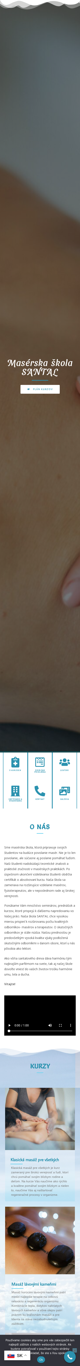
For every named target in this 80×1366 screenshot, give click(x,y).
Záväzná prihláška (40, 771)
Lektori (64, 770)
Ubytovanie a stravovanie (15, 800)
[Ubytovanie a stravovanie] (15, 791)
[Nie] (75, 1350)
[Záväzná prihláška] (40, 762)
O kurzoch (15, 770)
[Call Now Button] (70, 1357)
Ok (41, 1359)
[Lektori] (64, 762)
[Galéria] (64, 791)
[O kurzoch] (15, 762)
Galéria (64, 799)
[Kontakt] (40, 791)
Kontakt (40, 799)
